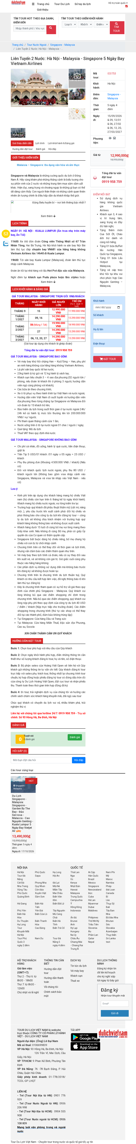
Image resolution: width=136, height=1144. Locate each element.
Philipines (93, 917)
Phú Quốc (40, 872)
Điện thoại (99, 343)
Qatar (91, 938)
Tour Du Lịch (62, 4)
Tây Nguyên (59, 910)
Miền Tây (57, 889)
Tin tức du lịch (78, 965)
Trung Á (74, 949)
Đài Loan (110, 889)
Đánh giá (75, 737)
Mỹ (107, 875)
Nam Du (39, 938)
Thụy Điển (111, 935)
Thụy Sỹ (110, 903)
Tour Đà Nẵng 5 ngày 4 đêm (59, 942)
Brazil (91, 879)
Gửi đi (114, 1013)
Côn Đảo (39, 889)
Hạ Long (57, 872)
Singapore (93, 886)
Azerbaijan (111, 931)
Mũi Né (56, 886)
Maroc (109, 879)
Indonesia (75, 910)
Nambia (110, 882)
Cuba (91, 896)
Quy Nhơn (40, 886)
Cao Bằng (40, 928)
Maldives (93, 910)
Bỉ (107, 896)
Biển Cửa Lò (41, 914)
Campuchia (76, 900)
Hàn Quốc (93, 875)
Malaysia (75, 893)
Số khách (98, 315)
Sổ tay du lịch (83, 4)
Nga (72, 875)
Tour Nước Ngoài (36, 44)
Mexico (92, 882)
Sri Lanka (111, 938)
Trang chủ (43, 4)
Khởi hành (98, 300)
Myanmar (93, 903)
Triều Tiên (93, 924)
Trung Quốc (76, 896)
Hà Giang (22, 903)
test (108, 942)
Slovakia (110, 928)
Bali (108, 907)
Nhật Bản (75, 886)
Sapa (37, 875)
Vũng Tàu (22, 889)
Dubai (91, 907)
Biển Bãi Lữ (58, 903)
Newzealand (94, 889)
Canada (110, 893)
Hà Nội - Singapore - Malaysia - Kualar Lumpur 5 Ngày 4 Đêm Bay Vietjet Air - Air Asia (64, 803)
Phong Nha (40, 882)
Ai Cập (91, 872)
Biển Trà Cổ (59, 928)
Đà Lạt (56, 882)
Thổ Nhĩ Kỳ (93, 921)
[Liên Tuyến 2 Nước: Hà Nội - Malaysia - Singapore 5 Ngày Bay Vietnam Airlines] (86, 786)
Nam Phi (110, 872)
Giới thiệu (42, 9)
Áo (89, 931)
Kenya (73, 882)
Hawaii (73, 889)
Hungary (74, 931)
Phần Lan (93, 935)
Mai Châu (58, 893)
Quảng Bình (23, 896)
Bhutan (110, 921)
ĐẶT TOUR (109, 359)
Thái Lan (74, 872)
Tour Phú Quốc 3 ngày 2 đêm (23, 942)
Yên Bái (39, 910)
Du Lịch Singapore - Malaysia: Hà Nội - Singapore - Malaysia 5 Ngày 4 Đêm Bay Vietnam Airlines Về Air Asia (124, 807)
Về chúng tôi (51, 986)
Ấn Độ (73, 917)
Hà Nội (20, 872)
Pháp (108, 886)
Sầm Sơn (40, 896)
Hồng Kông (76, 907)
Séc (108, 924)
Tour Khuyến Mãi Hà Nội (23, 931)
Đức (90, 893)
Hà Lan (91, 900)
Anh (72, 924)
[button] (14, 98)
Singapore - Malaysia (62, 44)
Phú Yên (21, 910)
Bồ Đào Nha (112, 917)
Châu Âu (74, 938)
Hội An (56, 875)
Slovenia (92, 928)
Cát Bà (20, 882)
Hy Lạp (73, 928)
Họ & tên (98, 329)
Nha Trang (22, 886)
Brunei (73, 921)
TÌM (116, 28)
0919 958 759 (112, 182)
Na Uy (73, 935)
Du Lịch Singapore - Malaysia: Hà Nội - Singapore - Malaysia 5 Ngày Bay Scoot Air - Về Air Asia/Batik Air (35, 805)
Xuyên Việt (40, 893)
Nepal (91, 942)
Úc (71, 879)
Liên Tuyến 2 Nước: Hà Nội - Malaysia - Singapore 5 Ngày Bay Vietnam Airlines (94, 803)
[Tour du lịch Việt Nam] (18, 2)
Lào (108, 900)
